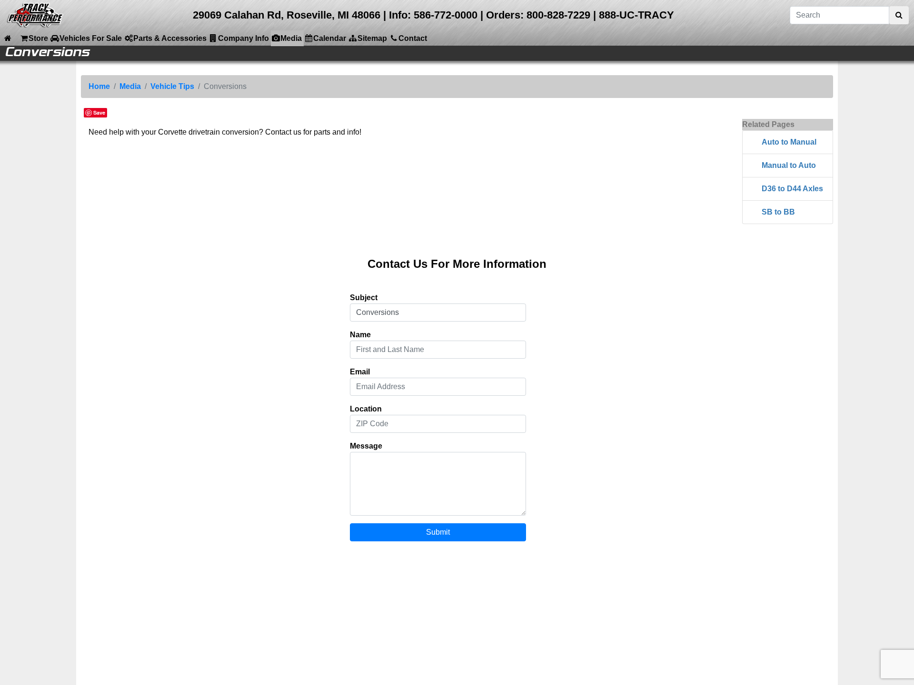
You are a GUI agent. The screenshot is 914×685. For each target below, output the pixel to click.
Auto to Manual (789, 142)
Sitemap (372, 38)
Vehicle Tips (172, 86)
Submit (438, 532)
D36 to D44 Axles (792, 189)
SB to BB (778, 212)
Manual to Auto (789, 165)
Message (366, 446)
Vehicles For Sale (91, 38)
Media (291, 38)
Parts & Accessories (170, 38)
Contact (412, 38)
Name (360, 335)
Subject (364, 298)
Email (360, 372)
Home (99, 86)
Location (366, 409)
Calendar (329, 38)
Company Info (243, 38)
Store (38, 38)
